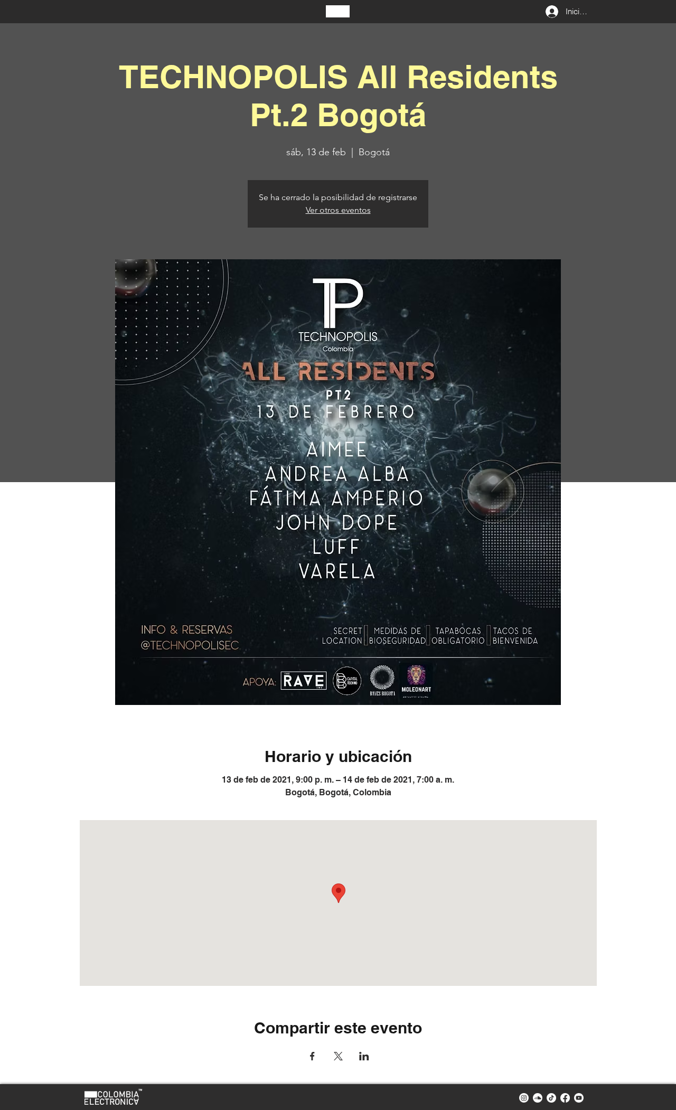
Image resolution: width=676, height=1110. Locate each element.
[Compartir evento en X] (338, 1056)
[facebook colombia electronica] (565, 1098)
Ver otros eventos (338, 210)
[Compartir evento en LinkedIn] (364, 1056)
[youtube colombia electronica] (579, 1098)
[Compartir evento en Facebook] (312, 1056)
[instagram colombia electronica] (524, 1098)
